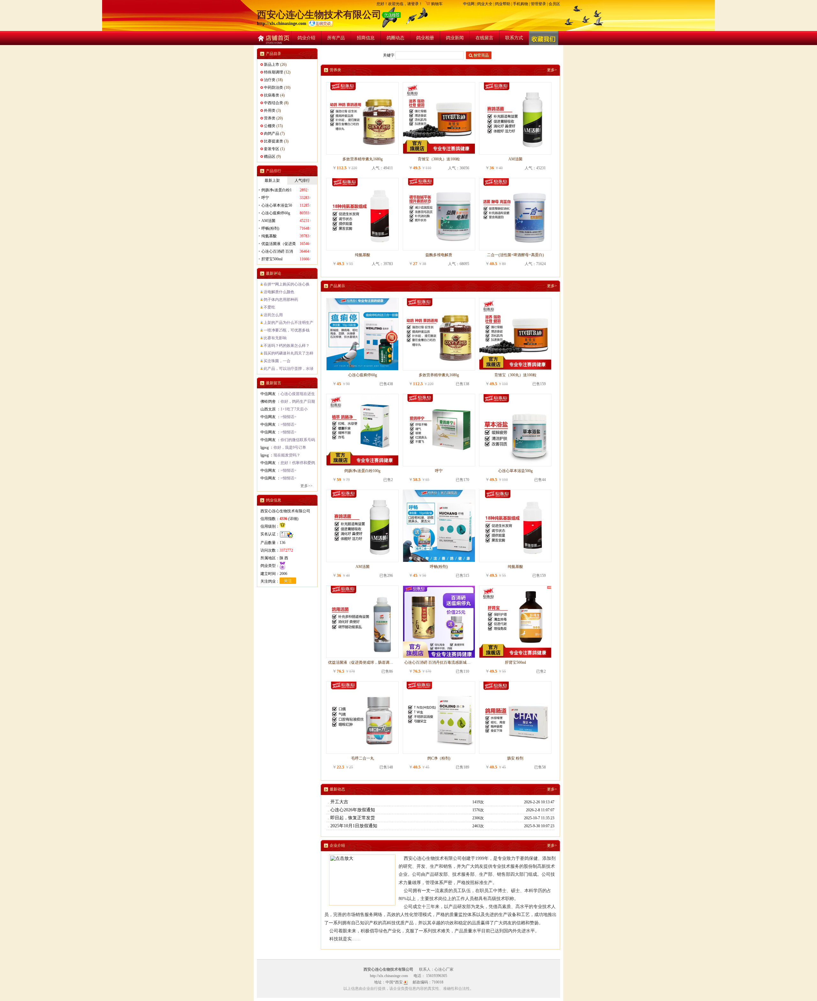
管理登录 (538, 4)
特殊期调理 (273, 72)
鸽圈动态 (395, 37)
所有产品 (336, 37)
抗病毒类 (271, 95)
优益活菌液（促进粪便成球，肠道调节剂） (364, 662)
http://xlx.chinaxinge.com (282, 23)
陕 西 (284, 558)
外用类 (269, 110)
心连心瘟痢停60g (362, 375)
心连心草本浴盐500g (515, 471)
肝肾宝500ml (515, 662)
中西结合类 (273, 103)
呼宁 (439, 471)
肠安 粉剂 (515, 758)
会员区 (554, 4)
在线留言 (484, 37)
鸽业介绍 (306, 37)
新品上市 (271, 64)
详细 (293, 518)
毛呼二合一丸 (362, 758)
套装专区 (271, 149)
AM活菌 (515, 159)
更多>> (306, 486)
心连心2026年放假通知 (352, 809)
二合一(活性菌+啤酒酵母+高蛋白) (515, 255)
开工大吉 (339, 801)
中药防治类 (273, 87)
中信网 (469, 4)
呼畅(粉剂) (439, 566)
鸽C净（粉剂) (438, 758)
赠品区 (269, 156)
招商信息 (366, 37)
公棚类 (269, 126)
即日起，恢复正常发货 (352, 817)
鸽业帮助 (502, 4)
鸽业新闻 (455, 37)
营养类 (269, 118)
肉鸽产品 (271, 133)
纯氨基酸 (362, 255)
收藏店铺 (543, 38)
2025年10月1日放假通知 (353, 825)
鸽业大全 (484, 4)
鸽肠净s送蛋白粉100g (362, 471)
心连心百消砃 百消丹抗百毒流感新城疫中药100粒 (446, 662)
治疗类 (269, 80)
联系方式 (514, 37)
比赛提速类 (273, 141)
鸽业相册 (425, 37)
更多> (552, 70)
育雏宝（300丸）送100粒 (439, 159)
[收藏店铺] (543, 38)
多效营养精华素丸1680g (362, 159)
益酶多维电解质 (438, 255)
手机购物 (520, 4)
